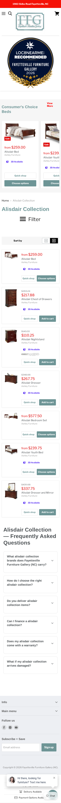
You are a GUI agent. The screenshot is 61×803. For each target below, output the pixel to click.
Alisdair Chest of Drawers (36, 299)
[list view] (54, 240)
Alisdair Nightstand (32, 339)
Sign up (49, 747)
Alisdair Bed (11, 151)
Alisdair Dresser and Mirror (37, 492)
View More (50, 104)
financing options (31, 632)
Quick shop (20, 175)
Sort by (18, 240)
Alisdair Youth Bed (32, 452)
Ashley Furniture (12, 155)
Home (5, 200)
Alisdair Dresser (31, 382)
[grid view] (46, 240)
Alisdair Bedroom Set (34, 420)
